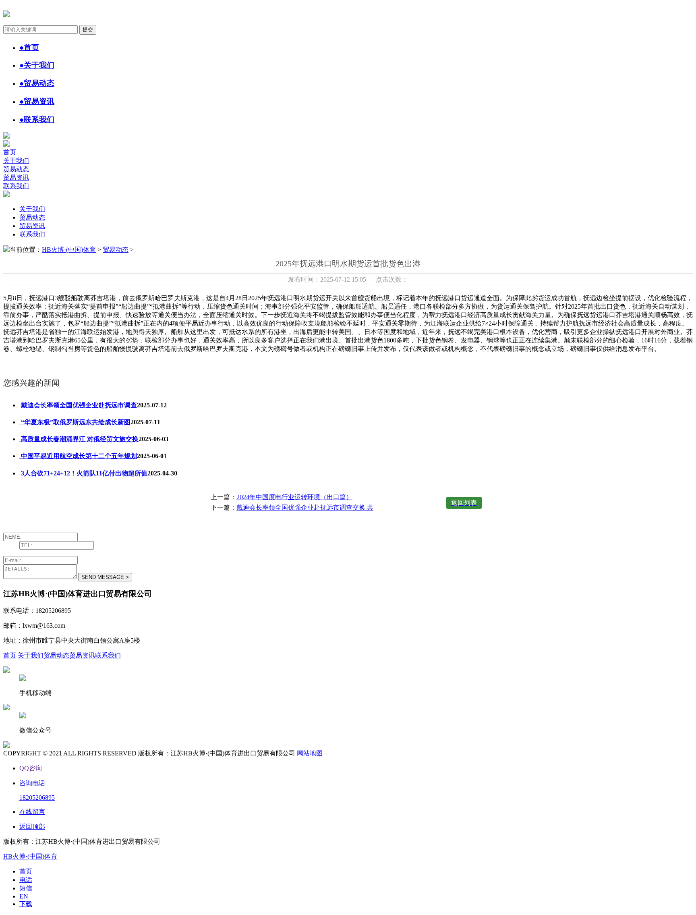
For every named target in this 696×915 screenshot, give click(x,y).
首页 (9, 152)
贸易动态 (16, 169)
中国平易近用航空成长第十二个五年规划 (78, 455)
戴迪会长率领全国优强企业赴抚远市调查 (78, 405)
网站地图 (310, 753)
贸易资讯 (16, 177)
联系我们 (16, 186)
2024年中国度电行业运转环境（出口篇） (294, 497)
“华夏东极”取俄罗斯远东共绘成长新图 (74, 422)
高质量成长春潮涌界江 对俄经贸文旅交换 (79, 439)
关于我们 (16, 160)
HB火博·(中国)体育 (69, 249)
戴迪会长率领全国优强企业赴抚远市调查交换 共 (304, 507)
